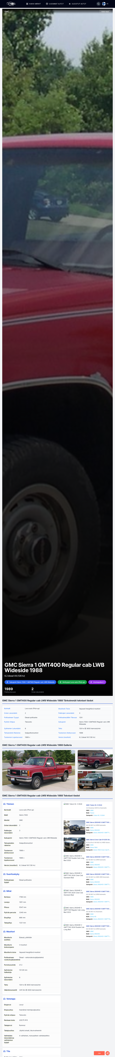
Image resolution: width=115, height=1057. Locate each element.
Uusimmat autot (56, 4)
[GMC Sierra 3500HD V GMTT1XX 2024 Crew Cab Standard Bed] (74, 879)
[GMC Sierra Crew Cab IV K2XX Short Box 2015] (74, 844)
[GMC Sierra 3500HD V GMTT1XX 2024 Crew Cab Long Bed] (74, 827)
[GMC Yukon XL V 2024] (74, 810)
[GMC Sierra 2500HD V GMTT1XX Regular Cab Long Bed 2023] (74, 914)
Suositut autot (79, 4)
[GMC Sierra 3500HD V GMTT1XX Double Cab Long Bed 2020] (74, 862)
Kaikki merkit (35, 4)
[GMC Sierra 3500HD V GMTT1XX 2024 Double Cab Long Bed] (74, 931)
